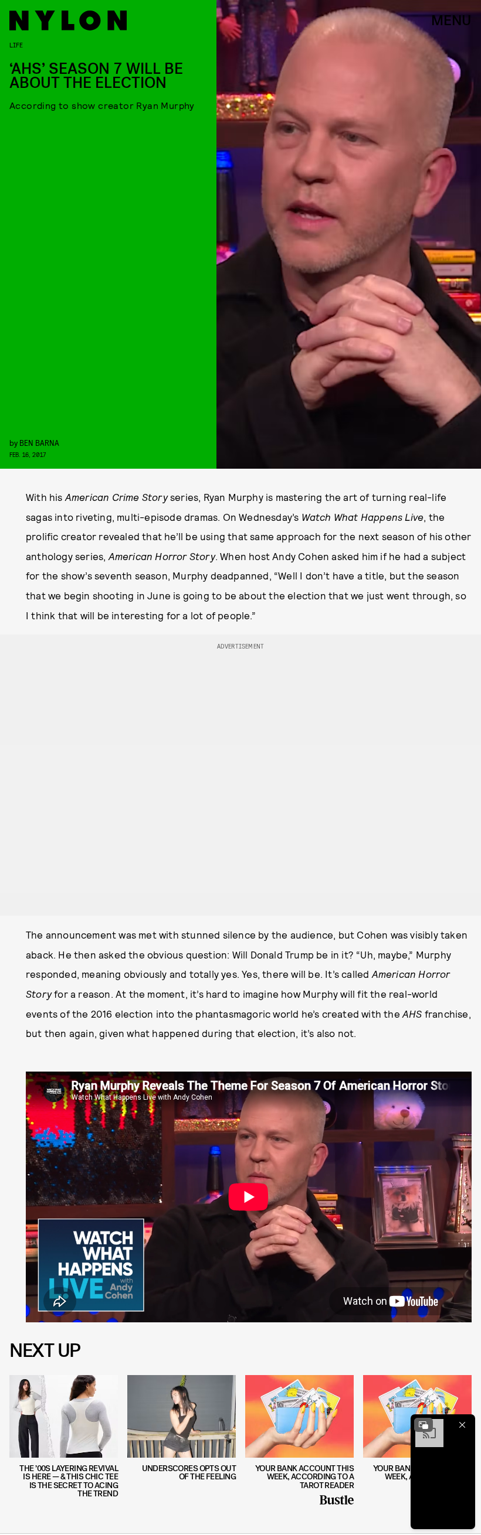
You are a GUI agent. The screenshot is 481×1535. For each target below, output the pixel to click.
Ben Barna (39, 443)
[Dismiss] (462, 1425)
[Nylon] (68, 20)
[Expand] (423, 1425)
